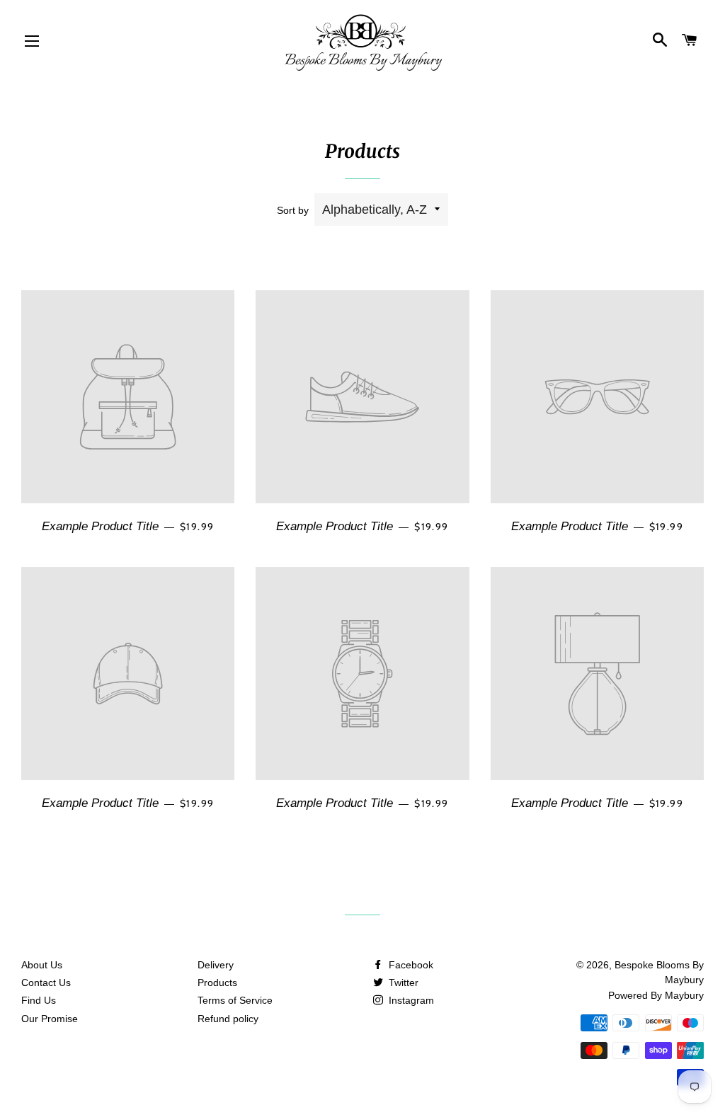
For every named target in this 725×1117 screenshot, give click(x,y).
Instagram (410, 1000)
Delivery (216, 964)
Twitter (402, 982)
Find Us (38, 1000)
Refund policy (228, 1018)
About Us (41, 964)
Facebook (409, 964)
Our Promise (49, 1018)
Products (217, 982)
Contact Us (46, 982)
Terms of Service (235, 1000)
